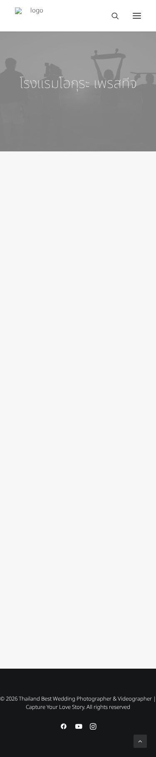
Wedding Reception (97, 201)
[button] (137, 16)
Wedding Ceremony (97, 433)
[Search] (111, 15)
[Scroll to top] (140, 741)
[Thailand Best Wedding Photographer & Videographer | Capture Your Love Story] (33, 15)
